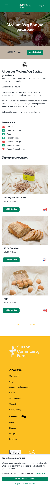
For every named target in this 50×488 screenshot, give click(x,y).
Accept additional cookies (25, 479)
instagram (13, 434)
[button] (6, 6)
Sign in (42, 6)
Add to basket (35, 52)
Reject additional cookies (25, 484)
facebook (13, 439)
